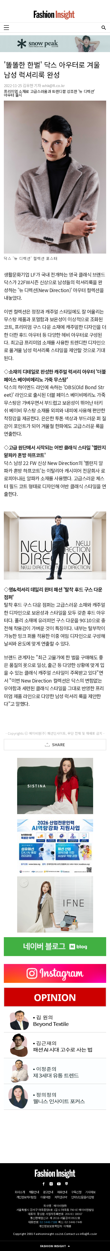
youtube (59, 1184)
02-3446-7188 (48, 1222)
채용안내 (34, 1192)
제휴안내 (62, 1192)
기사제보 (90, 1192)
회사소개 (20, 1192)
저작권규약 (60, 1197)
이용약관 (45, 1197)
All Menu (6, 27)
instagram (51, 1184)
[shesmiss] (55, 786)
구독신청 (76, 1192)
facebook (43, 1184)
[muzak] (55, 904)
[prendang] (55, 845)
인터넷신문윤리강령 (82, 1197)
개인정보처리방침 (26, 1197)
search (103, 27)
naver (66, 1184)
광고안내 (48, 1192)
